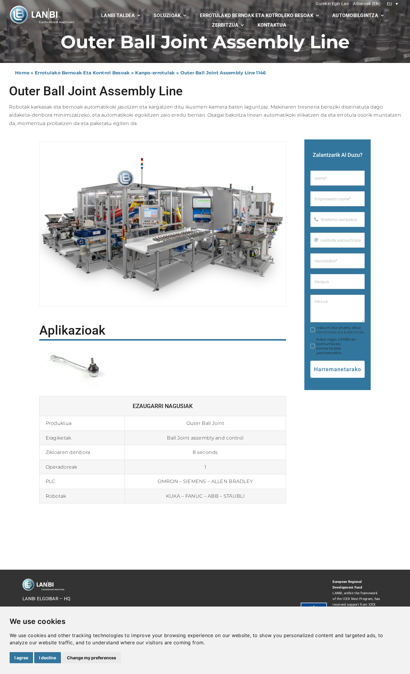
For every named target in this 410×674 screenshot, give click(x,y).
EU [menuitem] (389, 3)
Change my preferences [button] (91, 657)
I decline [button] (47, 657)
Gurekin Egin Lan (332, 3)
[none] (392, 3)
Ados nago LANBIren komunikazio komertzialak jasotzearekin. (336, 346)
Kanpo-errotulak (155, 73)
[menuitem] (392, 3)
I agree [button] (21, 657)
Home (22, 73)
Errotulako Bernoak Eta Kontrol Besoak (82, 73)
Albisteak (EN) (367, 3)
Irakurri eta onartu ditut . (340, 329)
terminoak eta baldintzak (339, 332)
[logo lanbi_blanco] (42, 7)
